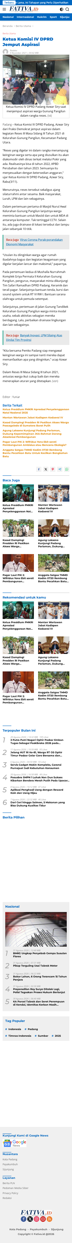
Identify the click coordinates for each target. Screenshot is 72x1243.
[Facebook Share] (38, 469)
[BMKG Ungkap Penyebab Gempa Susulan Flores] (36, 929)
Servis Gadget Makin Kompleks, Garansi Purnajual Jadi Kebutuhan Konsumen (35, 766)
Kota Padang (10, 1159)
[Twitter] (30, 1219)
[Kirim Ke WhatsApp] (66, 469)
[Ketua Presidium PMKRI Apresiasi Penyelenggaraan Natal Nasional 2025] (18, 493)
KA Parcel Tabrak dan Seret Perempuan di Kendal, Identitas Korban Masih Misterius (38, 1003)
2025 (58, 1035)
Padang (33, 1029)
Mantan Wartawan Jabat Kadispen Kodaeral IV (33, 417)
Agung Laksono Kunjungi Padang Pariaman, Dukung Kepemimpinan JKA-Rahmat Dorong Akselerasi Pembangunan (32, 433)
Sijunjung (8, 1169)
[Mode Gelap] (62, 9)
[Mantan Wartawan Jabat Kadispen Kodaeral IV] (53, 493)
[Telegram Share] (59, 469)
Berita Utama (9, 33)
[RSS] (49, 1219)
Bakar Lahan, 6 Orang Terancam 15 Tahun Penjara (40, 978)
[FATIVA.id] (23, 9)
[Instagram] (36, 1219)
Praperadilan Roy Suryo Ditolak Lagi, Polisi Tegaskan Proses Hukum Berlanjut (39, 991)
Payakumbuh (10, 1164)
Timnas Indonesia (19, 1035)
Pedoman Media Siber (15, 1188)
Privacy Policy (10, 1193)
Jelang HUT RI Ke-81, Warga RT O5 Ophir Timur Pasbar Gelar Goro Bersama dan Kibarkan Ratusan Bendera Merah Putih (36, 754)
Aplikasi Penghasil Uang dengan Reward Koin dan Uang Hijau (36, 791)
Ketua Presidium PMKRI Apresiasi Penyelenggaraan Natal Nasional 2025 (36, 411)
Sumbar (43, 1035)
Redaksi (13, 50)
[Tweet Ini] (45, 469)
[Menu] (5, 9)
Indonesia (14, 1029)
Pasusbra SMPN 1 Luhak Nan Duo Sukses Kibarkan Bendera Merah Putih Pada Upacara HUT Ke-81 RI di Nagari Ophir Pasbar (39, 779)
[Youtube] (43, 1219)
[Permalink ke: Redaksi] (5, 51)
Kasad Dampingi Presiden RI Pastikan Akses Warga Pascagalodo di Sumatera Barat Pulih (36, 424)
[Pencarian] (67, 9)
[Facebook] (23, 1219)
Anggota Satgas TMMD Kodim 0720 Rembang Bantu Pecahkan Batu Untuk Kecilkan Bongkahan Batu (35, 453)
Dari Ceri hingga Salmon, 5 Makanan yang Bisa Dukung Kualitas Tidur (37, 804)
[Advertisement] (36, 861)
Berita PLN (9, 1183)
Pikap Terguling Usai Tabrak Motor (35, 965)
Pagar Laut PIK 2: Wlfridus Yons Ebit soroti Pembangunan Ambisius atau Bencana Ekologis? (34, 443)
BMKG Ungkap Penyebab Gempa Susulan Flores (40, 955)
